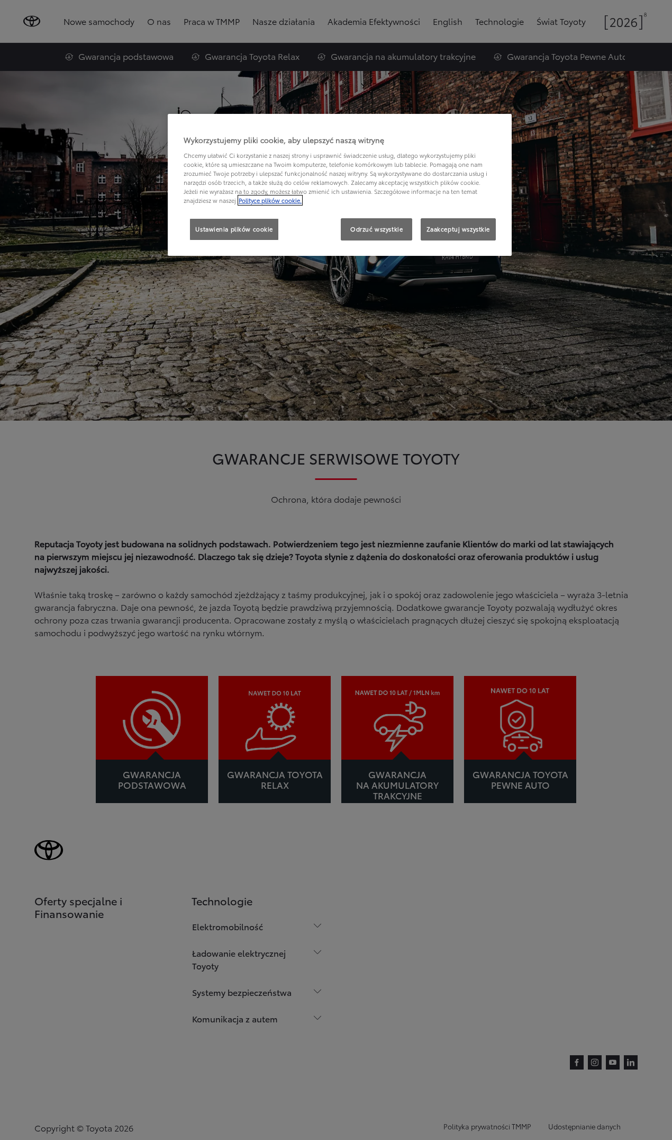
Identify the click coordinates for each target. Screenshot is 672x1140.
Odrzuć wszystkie (376, 229)
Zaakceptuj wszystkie (458, 229)
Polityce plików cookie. (270, 200)
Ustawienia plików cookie (234, 229)
